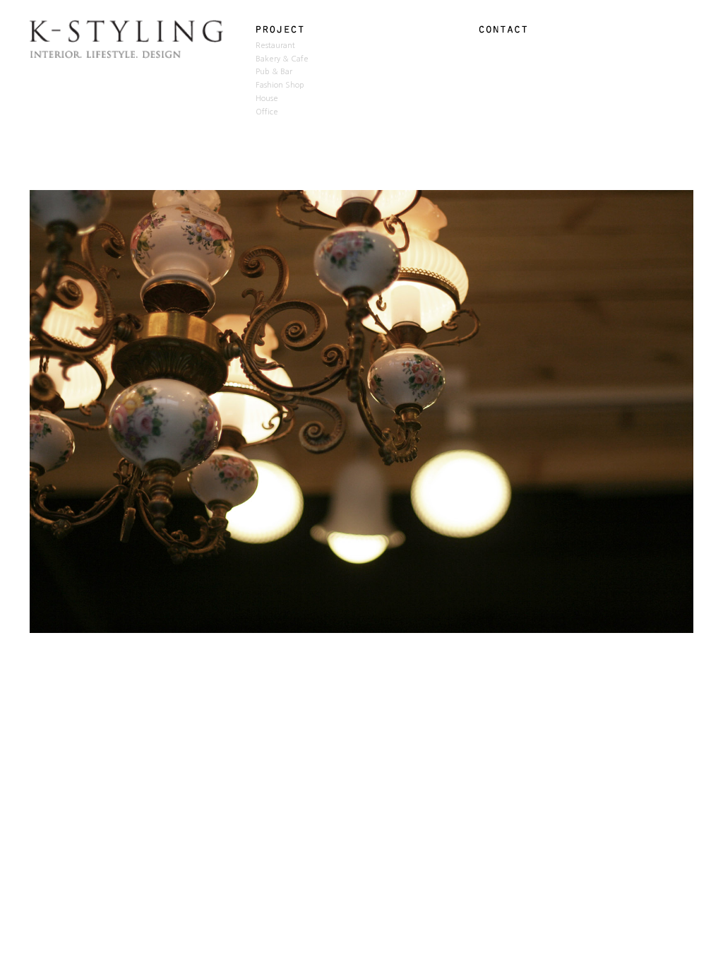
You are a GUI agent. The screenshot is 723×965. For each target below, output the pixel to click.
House (267, 98)
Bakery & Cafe (282, 59)
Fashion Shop (280, 85)
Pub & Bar (274, 72)
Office (267, 112)
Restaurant (275, 45)
